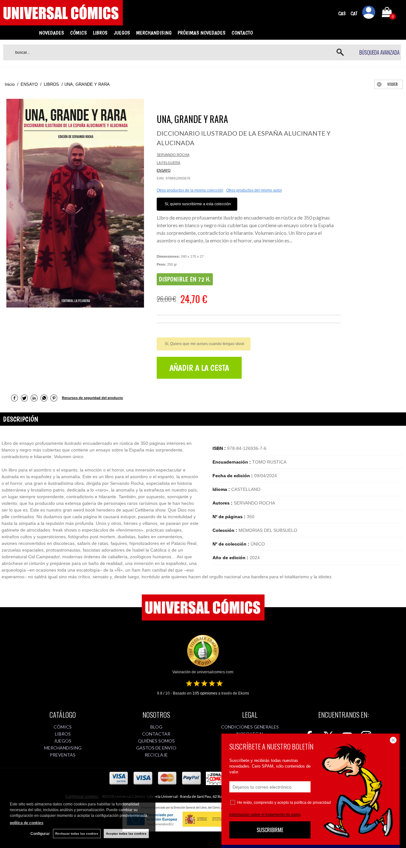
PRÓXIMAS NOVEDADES (202, 33)
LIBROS (100, 33)
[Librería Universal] (61, 22)
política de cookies (26, 823)
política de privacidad (312, 802)
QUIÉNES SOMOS (156, 740)
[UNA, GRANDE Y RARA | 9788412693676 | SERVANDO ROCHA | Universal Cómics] (75, 203)
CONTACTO (242, 33)
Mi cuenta (369, 13)
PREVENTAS (62, 754)
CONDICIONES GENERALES (250, 726)
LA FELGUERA (168, 163)
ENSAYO (164, 170)
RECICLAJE (156, 754)
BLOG (156, 726)
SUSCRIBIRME (270, 830)
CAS (342, 13)
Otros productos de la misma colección (190, 190)
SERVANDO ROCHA (173, 155)
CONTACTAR (156, 733)
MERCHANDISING (154, 33)
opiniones (205, 693)
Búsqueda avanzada (379, 52)
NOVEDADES (51, 33)
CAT (353, 13)
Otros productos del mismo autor (254, 190)
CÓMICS (78, 33)
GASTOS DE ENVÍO (156, 747)
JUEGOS (122, 33)
